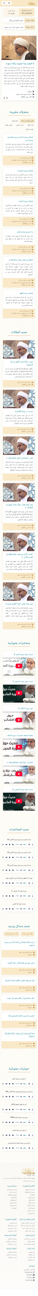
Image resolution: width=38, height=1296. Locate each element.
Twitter (30, 1279)
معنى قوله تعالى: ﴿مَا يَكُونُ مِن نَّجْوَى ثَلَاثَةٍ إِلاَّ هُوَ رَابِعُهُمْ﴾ (20, 66)
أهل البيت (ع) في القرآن (28, 1224)
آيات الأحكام (31, 1258)
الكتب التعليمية (12, 1232)
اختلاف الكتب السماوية (16, 27)
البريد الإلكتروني (28, 1271)
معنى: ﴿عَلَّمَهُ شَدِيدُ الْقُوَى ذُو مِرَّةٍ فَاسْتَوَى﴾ (21, 364)
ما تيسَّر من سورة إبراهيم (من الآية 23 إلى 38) (19, 1093)
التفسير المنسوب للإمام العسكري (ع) (21, 1017)
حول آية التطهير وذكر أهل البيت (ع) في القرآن (19, 879)
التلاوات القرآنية (12, 1240)
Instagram (29, 1273)
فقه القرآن (14, 1198)
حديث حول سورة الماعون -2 (22, 790)
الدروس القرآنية (12, 1245)
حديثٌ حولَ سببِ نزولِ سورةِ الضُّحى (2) (19, 853)
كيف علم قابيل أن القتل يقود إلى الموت (20, 999)
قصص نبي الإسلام (29, 1240)
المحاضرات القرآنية (11, 1242)
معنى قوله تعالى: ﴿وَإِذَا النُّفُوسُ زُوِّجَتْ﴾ (19, 605)
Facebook (29, 1281)
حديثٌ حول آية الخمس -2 (19, 892)
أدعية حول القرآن (30, 1232)
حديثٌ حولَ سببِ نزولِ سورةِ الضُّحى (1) (19, 866)
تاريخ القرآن (31, 1198)
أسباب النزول (31, 1212)
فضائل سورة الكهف (26, 294)
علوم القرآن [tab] (15, 122)
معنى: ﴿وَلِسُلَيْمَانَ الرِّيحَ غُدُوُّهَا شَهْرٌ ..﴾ (19, 459)
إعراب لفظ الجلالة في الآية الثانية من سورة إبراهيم (19, 945)
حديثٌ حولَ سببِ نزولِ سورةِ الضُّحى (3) (19, 840)
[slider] (15, 846)
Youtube (29, 1276)
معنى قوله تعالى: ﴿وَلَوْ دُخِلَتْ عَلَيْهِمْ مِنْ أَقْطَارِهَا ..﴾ (19, 507)
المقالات (29, 93)
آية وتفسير (31, 1253)
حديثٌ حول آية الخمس (19, 905)
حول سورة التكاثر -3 (25, 709)
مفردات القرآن (31, 1206)
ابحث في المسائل (10, 935)
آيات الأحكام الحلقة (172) (19, 1105)
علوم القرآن (31, 1209)
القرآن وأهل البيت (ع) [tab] (27, 122)
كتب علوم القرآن (12, 1227)
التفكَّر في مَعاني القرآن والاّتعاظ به (21, 261)
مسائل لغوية (13, 1204)
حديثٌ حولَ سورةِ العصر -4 (23, 655)
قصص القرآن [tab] (8, 126)
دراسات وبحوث (12, 1229)
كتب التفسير (13, 1224)
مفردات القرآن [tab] (29, 130)
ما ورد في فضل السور (28, 1229)
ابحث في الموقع (30, 1191)
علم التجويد (31, 1214)
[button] (4, 99)
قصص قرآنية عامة (29, 1245)
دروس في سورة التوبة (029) (19, 1118)
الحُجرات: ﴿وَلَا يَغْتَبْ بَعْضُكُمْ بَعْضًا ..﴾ (19, 763)
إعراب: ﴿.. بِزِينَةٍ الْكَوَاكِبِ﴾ (24, 412)
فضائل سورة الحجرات (25, 172)
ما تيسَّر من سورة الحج (19, 1080)
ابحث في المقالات (30, 1193)
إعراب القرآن (31, 1204)
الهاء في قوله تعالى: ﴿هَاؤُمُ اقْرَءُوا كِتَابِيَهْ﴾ (19, 981)
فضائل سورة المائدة (26, 202)
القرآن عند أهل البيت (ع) (28, 1227)
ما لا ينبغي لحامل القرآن (25, 233)
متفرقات (14, 1209)
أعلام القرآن (31, 1201)
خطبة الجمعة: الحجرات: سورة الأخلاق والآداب (17, 736)
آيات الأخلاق (31, 1261)
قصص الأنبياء (31, 1242)
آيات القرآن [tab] (30, 126)
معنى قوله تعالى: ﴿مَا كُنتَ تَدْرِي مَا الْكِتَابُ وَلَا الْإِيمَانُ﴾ (14, 22)
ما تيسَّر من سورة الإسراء (19, 1131)
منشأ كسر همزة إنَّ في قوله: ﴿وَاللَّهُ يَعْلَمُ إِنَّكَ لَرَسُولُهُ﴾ (19, 1036)
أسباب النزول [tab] (19, 126)
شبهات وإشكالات (12, 1196)
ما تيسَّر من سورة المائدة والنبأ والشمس (19, 1144)
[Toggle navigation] (4, 3)
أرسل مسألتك (26, 935)
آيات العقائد (31, 1256)
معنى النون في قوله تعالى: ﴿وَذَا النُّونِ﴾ (21, 964)
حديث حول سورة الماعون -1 (22, 682)
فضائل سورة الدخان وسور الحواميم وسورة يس (20, 140)
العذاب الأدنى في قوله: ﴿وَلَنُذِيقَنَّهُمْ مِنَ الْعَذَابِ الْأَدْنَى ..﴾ (19, 557)
